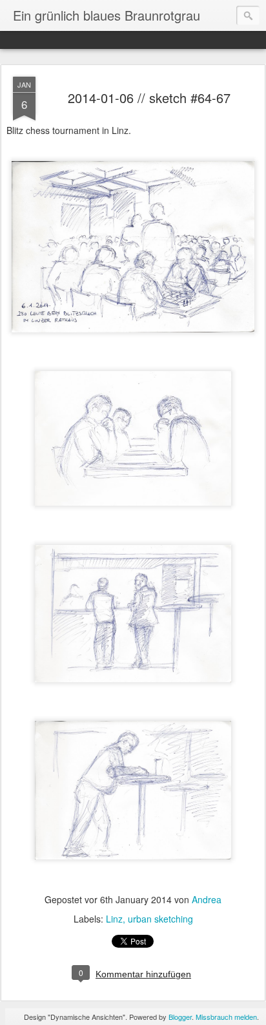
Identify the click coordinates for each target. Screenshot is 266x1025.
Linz (114, 918)
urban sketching (160, 918)
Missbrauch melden (226, 1016)
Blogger (180, 1016)
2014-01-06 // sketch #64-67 (149, 97)
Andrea (206, 899)
